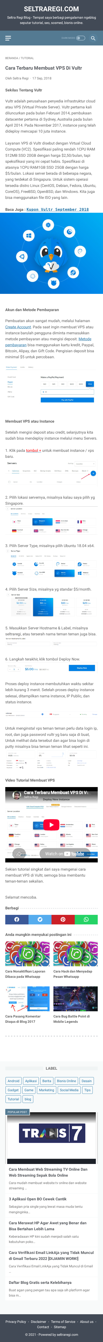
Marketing (46, 1090)
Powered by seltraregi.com (58, 1334)
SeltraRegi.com (51, 9)
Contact (43, 1327)
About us (86, 1322)
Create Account (18, 327)
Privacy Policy (16, 1322)
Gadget (13, 1090)
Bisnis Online (66, 1081)
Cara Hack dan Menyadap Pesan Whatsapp (72, 974)
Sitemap (60, 1327)
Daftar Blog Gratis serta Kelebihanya (40, 1282)
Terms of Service (63, 1322)
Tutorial (13, 1099)
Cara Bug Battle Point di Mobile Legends (71, 1018)
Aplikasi (31, 1081)
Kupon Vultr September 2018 (58, 209)
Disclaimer (38, 1322)
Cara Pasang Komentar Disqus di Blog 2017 (22, 1018)
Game (28, 1090)
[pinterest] (63, 919)
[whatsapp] (86, 919)
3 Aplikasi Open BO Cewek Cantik (38, 1199)
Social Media (69, 1090)
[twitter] (40, 919)
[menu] (8, 38)
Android (13, 1081)
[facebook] (17, 919)
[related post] (27, 953)
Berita (46, 1081)
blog (28, 1099)
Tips (87, 1090)
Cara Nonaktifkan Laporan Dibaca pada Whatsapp (25, 974)
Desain (87, 1081)
